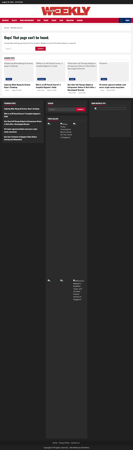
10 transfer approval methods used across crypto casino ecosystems (112, 86)
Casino (104, 79)
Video (127, 20)
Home (55, 443)
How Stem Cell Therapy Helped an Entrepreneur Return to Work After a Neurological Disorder (81, 87)
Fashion (80, 20)
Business (5, 20)
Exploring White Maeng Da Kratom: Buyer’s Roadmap (17, 86)
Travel (46, 20)
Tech (38, 20)
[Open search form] (116, 20)
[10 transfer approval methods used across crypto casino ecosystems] (114, 72)
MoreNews (74, 447)
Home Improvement (27, 20)
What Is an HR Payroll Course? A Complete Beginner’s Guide (48, 86)
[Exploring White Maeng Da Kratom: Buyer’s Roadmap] (19, 72)
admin (7, 90)
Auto (61, 20)
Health (14, 20)
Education (70, 20)
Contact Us (75, 443)
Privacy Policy (64, 443)
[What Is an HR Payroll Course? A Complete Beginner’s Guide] (50, 72)
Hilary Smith (40, 90)
